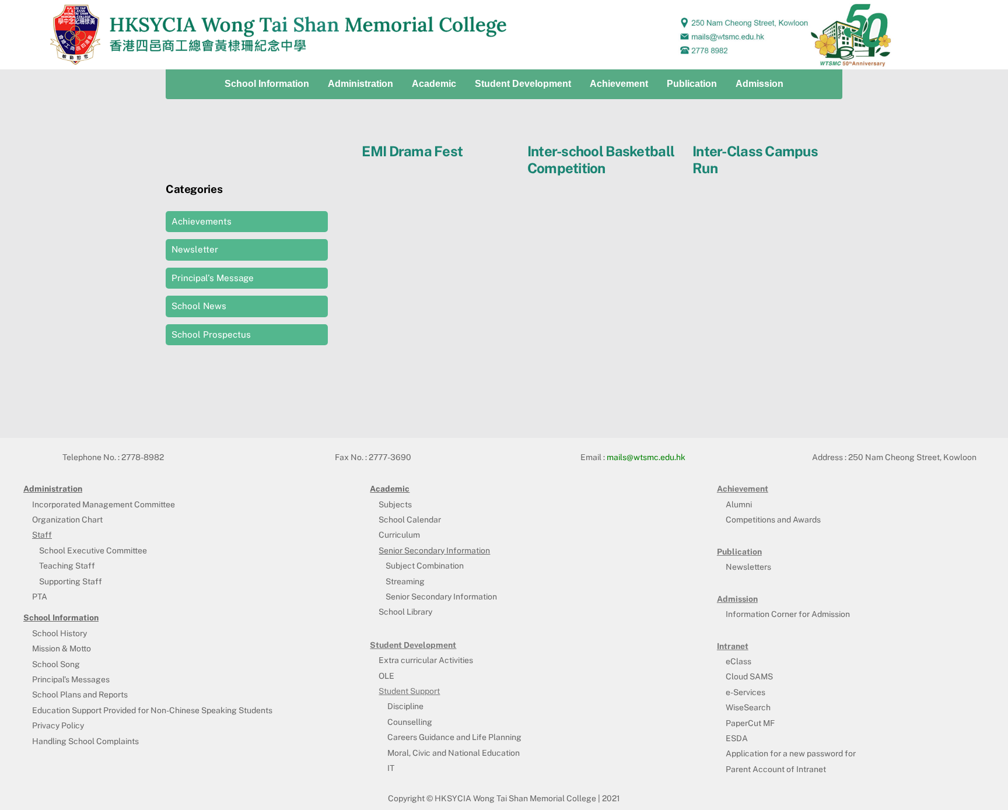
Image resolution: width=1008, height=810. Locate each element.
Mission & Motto (61, 648)
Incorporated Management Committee (103, 504)
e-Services (745, 692)
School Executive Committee (93, 550)
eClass (738, 661)
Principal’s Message (213, 278)
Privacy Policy (58, 725)
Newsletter (195, 249)
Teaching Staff (67, 565)
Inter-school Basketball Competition (600, 159)
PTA (39, 596)
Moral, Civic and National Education (453, 753)
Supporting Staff (70, 581)
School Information (267, 84)
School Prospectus (211, 334)
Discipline (405, 706)
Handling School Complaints (85, 741)
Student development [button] (523, 84)
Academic (434, 84)
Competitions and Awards (773, 519)
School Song (56, 664)
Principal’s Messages (71, 679)
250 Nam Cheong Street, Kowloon (912, 457)
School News (199, 306)
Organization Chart (67, 519)
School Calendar (410, 519)
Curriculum (399, 534)
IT (390, 768)
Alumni (739, 504)
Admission (759, 84)
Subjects (395, 504)
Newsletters (748, 566)
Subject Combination (425, 565)
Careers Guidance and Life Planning (454, 737)
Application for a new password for (791, 753)
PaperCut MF (750, 723)
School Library (405, 611)
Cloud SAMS (749, 676)
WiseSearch (748, 707)
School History (59, 633)
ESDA (737, 738)
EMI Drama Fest (412, 151)
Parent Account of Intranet (776, 769)
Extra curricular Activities (426, 660)
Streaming (405, 581)
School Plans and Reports (80, 694)
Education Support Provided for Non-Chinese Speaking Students (152, 710)
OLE (386, 676)
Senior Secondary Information (441, 596)
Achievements (202, 221)
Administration (360, 84)
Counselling (409, 722)
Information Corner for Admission (788, 614)
